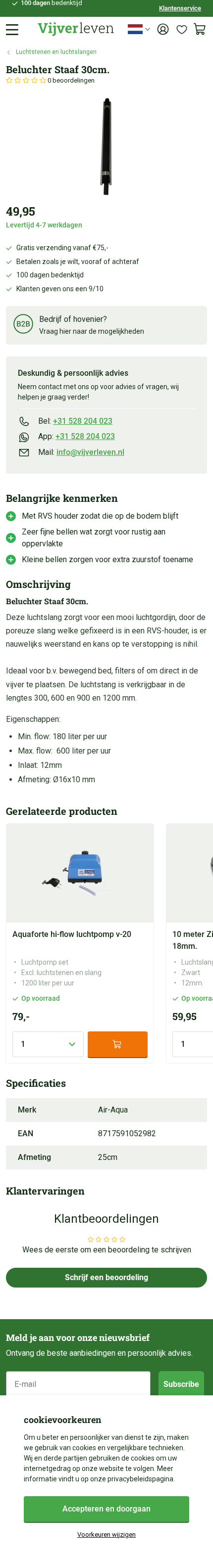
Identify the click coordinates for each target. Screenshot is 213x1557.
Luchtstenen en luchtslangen (56, 51)
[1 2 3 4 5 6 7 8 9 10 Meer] (48, 1044)
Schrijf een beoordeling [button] (106, 1277)
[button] (27, 80)
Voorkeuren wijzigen (106, 1534)
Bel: (75, 421)
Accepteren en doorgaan (106, 1508)
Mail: (81, 452)
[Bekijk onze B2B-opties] (23, 325)
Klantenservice (180, 8)
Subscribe (181, 1384)
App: (76, 436)
